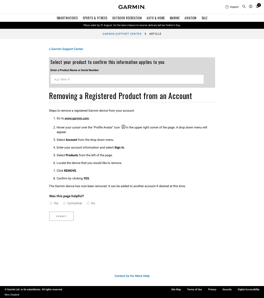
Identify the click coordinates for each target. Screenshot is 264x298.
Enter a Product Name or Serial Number (74, 70)
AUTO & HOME (156, 18)
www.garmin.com (76, 118)
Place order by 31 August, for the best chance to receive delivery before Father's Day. (132, 25)
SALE (205, 18)
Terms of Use (194, 289)
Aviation (191, 18)
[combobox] (127, 79)
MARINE (175, 18)
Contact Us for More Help (132, 276)
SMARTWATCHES (67, 18)
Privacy (212, 289)
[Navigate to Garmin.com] (132, 7)
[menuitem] (232, 7)
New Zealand (12, 294)
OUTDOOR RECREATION (127, 18)
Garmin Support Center (122, 33)
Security (227, 289)
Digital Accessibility (248, 289)
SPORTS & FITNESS (95, 18)
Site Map (176, 289)
